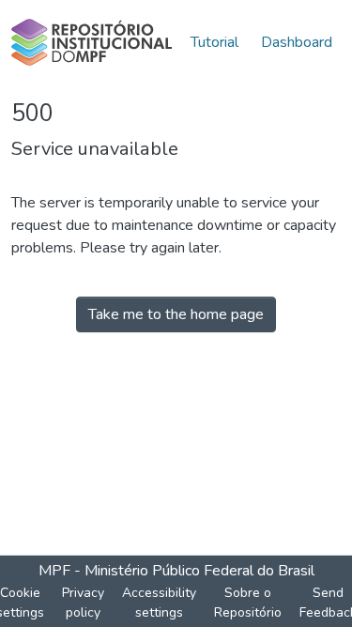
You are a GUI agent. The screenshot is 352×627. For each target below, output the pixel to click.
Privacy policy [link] (83, 602)
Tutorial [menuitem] (214, 42)
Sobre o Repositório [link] (248, 602)
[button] (91, 42)
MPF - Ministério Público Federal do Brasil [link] (176, 570)
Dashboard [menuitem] (296, 42)
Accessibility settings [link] (159, 602)
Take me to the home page (176, 314)
